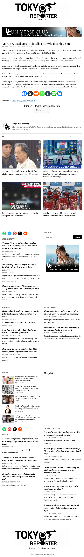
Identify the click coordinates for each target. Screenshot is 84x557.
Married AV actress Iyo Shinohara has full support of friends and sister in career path (27, 408)
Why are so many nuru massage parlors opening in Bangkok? (61, 487)
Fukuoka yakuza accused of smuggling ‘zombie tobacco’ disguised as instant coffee (19, 476)
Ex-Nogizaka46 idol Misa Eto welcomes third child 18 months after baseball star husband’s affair (27, 418)
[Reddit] (36, 93)
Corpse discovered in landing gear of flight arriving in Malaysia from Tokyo (62, 433)
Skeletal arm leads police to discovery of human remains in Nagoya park (61, 328)
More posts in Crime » (76, 137)
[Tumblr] (48, 93)
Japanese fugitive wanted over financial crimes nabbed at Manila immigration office (61, 508)
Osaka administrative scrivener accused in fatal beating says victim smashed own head (21, 314)
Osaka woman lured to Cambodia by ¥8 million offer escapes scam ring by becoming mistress (61, 470)
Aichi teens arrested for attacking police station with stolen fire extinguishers (60, 214)
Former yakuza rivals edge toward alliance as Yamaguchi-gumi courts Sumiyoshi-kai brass (26, 388)
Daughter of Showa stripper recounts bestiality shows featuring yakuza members (19, 267)
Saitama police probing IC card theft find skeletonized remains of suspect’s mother (20, 172)
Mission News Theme (36, 554)
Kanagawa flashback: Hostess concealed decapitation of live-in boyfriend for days (20, 287)
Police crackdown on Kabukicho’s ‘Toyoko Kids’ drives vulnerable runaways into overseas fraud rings (61, 174)
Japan (19, 100)
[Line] (54, 93)
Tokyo (32, 100)
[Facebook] (24, 93)
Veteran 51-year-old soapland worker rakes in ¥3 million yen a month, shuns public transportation (19, 246)
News (24, 100)
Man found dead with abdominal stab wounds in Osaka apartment (19, 331)
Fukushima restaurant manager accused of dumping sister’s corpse (20, 214)
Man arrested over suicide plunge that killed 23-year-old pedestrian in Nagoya (61, 312)
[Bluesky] (59, 93)
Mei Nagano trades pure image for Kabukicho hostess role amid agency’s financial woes (26, 378)
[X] (30, 93)
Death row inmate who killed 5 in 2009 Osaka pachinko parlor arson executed (19, 350)
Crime (14, 100)
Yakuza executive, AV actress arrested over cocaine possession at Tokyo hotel (27, 398)
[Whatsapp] (42, 93)
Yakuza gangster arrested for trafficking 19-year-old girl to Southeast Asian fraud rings (62, 451)
